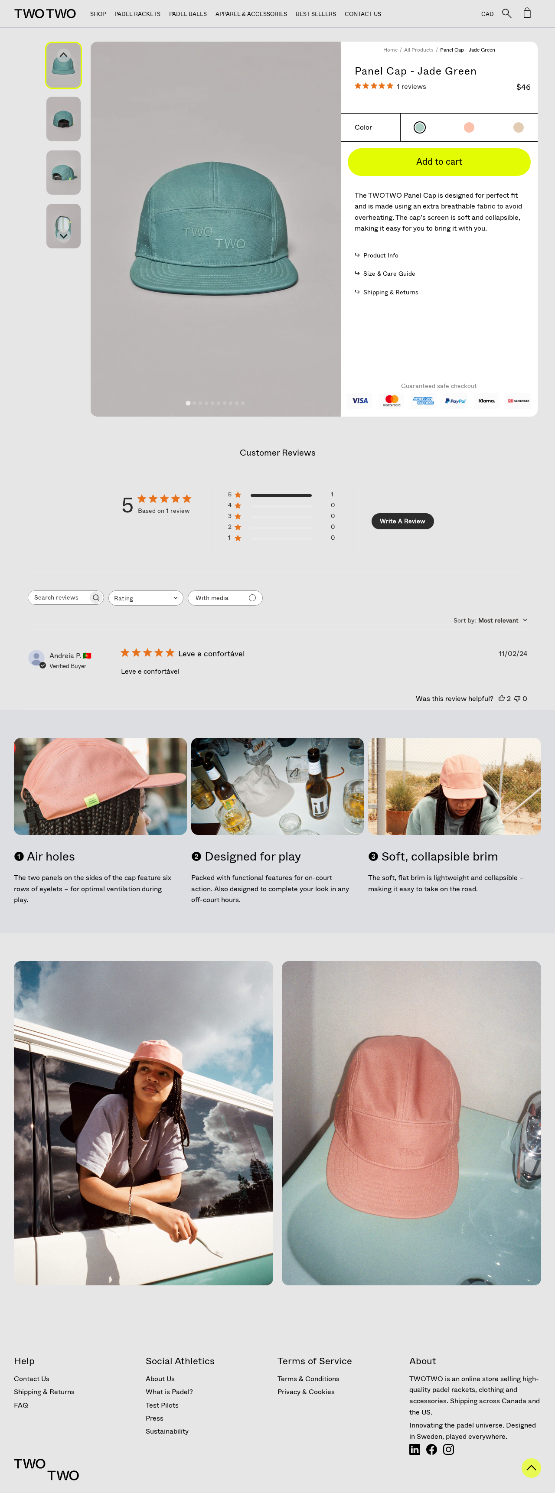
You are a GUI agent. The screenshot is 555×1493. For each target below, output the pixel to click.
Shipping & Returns (44, 1392)
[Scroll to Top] (531, 1475)
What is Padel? (169, 1392)
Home (390, 50)
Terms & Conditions (309, 1379)
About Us (160, 1379)
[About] (414, 1452)
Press (154, 1418)
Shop (98, 14)
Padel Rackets (137, 14)
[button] (63, 65)
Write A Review (402, 521)
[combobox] (145, 598)
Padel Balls (188, 14)
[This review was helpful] (502, 699)
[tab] (188, 403)
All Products (419, 50)
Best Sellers (316, 14)
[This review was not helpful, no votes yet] (517, 699)
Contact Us (363, 14)
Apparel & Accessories (251, 14)
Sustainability (167, 1431)
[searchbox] (58, 597)
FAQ (21, 1405)
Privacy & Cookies (306, 1392)
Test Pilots (162, 1405)
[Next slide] (64, 236)
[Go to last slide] (64, 55)
